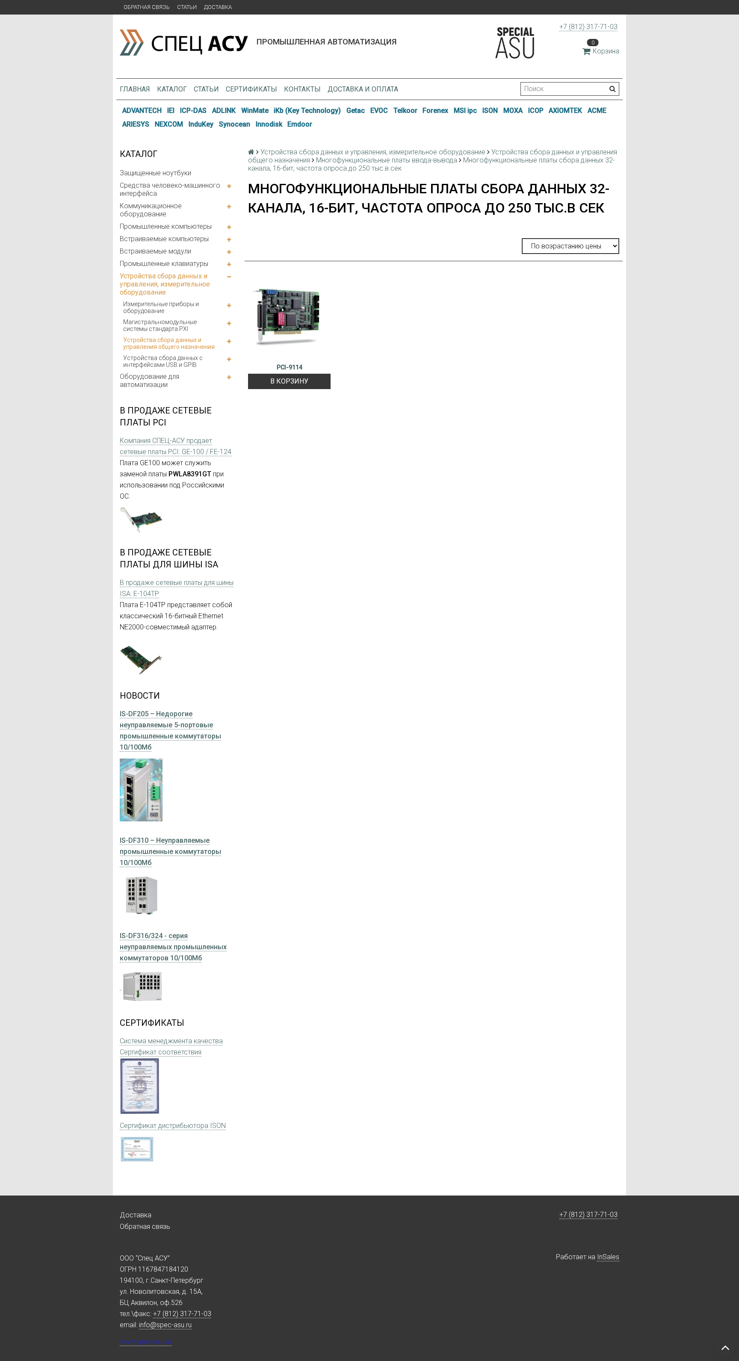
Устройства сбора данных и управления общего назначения (169, 343)
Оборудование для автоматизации (149, 380)
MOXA (513, 110)
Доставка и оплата (363, 89)
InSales (608, 1257)
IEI (170, 110)
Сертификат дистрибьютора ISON (173, 1126)
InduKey (201, 124)
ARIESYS (135, 124)
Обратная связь (147, 7)
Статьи (187, 7)
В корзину (289, 381)
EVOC (379, 110)
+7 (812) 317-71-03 (588, 27)
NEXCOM (169, 124)
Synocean (234, 124)
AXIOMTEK (565, 110)
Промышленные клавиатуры (164, 264)
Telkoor (405, 110)
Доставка (218, 7)
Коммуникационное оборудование (151, 210)
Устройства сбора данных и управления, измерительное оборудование (165, 284)
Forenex (435, 110)
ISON (490, 110)
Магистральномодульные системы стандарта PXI (160, 325)
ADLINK (224, 110)
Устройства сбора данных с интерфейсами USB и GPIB (163, 361)
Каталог (172, 89)
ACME (597, 110)
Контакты (302, 89)
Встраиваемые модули (155, 251)
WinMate (255, 110)
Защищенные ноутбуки (155, 173)
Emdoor (299, 124)
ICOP (536, 110)
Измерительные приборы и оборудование (161, 307)
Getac (355, 110)
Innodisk (269, 124)
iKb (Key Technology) (307, 110)
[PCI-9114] (289, 316)
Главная (135, 89)
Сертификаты (251, 89)
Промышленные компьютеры (166, 226)
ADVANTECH (142, 110)
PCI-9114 (289, 367)
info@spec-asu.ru (165, 1325)
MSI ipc (465, 110)
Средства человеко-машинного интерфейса (170, 189)
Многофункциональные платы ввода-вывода (386, 160)
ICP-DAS (193, 110)
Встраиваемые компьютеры (164, 239)
